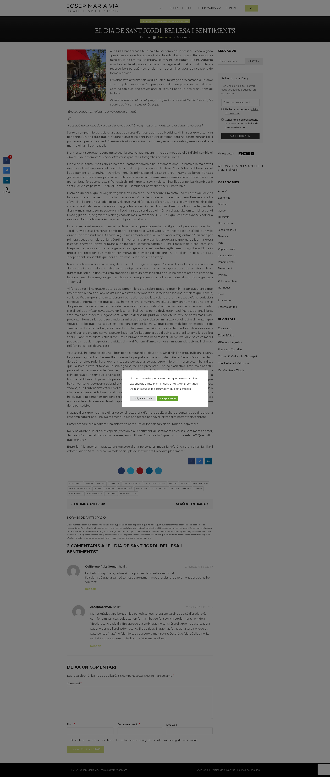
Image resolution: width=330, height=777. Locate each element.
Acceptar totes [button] (167, 398)
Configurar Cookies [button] (142, 398)
